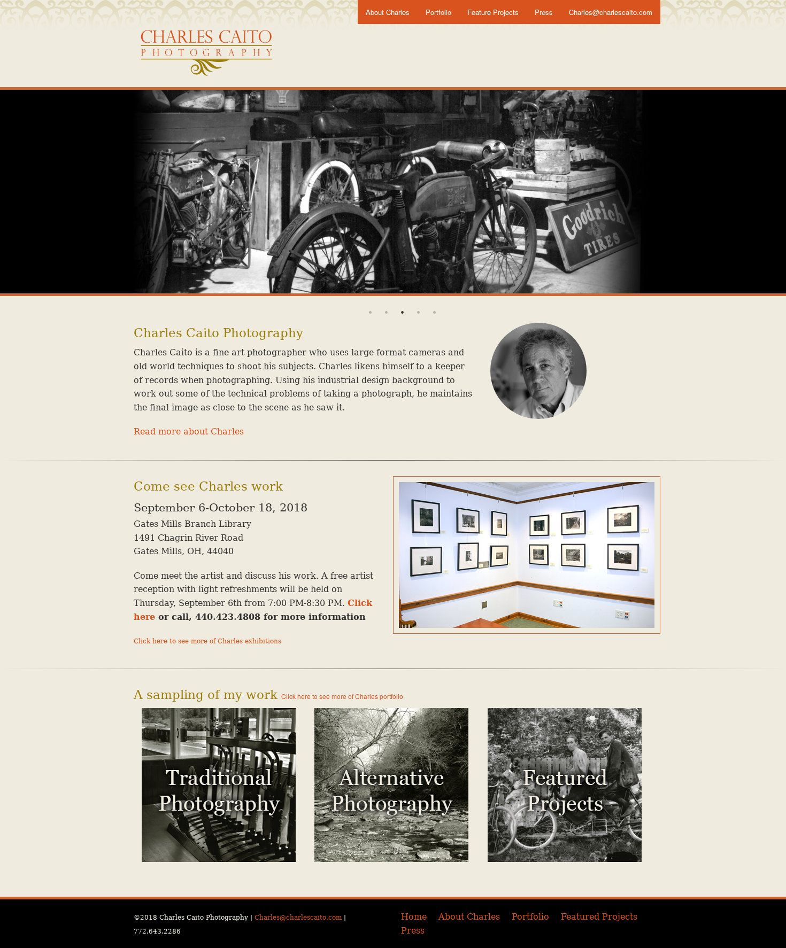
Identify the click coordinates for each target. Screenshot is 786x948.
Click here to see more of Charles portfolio (342, 696)
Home (414, 917)
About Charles (388, 12)
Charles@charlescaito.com (610, 12)
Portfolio (438, 12)
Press (544, 12)
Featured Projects (599, 917)
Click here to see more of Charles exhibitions (207, 641)
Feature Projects (493, 12)
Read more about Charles (189, 431)
